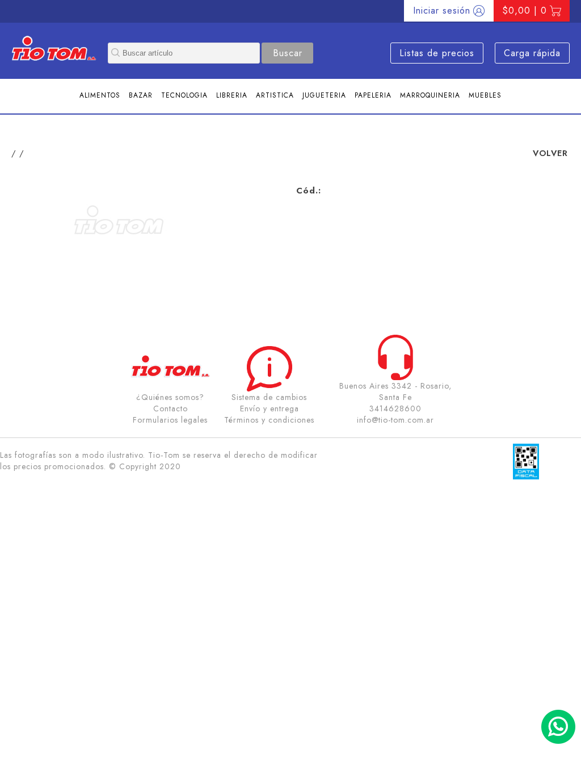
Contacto (170, 408)
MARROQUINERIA (430, 95)
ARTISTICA (275, 95)
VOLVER (550, 153)
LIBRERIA (231, 95)
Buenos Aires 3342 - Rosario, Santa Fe (395, 391)
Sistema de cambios (269, 397)
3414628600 (395, 408)
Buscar (287, 53)
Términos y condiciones (269, 420)
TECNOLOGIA (184, 95)
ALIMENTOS (99, 95)
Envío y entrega (269, 408)
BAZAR (141, 95)
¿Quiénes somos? (170, 397)
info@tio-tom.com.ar (395, 420)
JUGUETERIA (324, 95)
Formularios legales (170, 420)
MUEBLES (485, 95)
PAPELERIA (373, 95)
